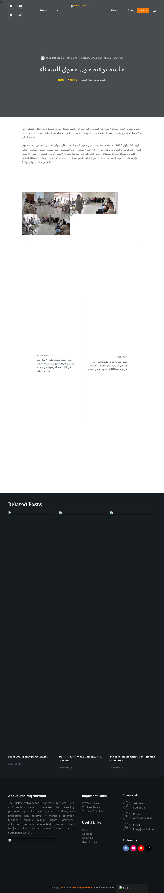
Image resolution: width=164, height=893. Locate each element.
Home (43, 10)
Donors (86, 829)
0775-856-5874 (142, 818)
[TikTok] (20, 15)
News (114, 10)
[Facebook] (11, 6)
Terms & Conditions (94, 811)
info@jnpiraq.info (143, 829)
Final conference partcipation (28, 756)
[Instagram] (20, 6)
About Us (87, 837)
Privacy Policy (90, 803)
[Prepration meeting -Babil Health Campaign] (133, 631)
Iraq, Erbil (139, 807)
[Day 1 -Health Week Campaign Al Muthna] (82, 631)
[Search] (154, 10)
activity (85, 58)
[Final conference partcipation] (31, 631)
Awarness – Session (101, 58)
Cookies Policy (91, 807)
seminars (118, 58)
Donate (143, 10)
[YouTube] (11, 15)
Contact (133, 10)
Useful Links (89, 842)
